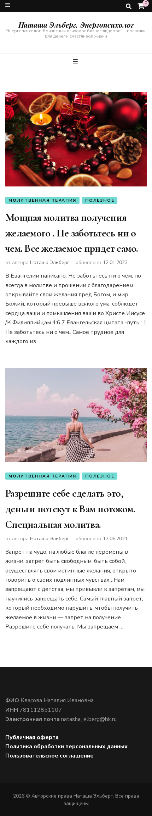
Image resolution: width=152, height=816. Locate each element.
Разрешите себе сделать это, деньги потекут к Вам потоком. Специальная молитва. (70, 509)
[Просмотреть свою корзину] (141, 6)
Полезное (99, 200)
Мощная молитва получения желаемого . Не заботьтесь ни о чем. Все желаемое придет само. (71, 233)
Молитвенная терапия (42, 200)
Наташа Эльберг (49, 262)
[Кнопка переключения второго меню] (7, 5)
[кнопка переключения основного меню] (76, 61)
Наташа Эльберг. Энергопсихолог (76, 24)
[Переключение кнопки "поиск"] (128, 7)
